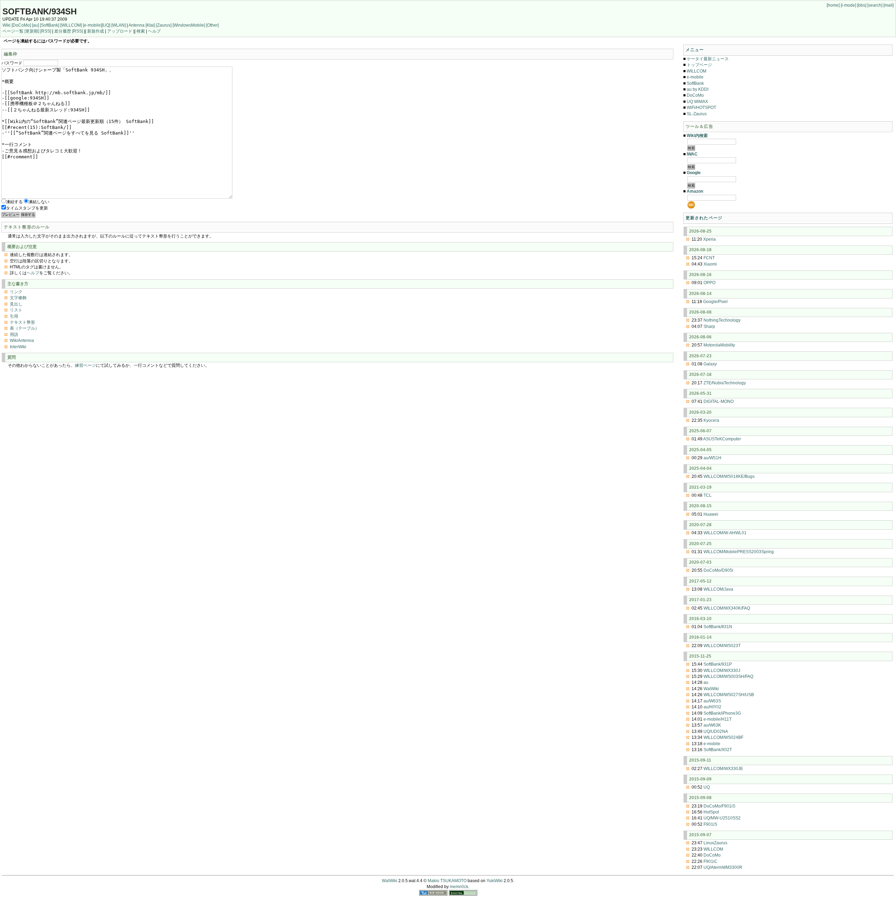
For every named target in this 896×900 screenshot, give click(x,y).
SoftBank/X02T (718, 749)
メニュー (695, 49)
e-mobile (695, 77)
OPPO (709, 282)
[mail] (888, 5)
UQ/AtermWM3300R (723, 867)
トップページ (699, 64)
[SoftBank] (49, 25)
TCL (708, 495)
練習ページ (85, 365)
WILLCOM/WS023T (722, 645)
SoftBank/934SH (39, 11)
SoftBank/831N (718, 626)
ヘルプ (154, 31)
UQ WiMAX (697, 101)
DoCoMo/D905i (718, 570)
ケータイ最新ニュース (708, 58)
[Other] (212, 25)
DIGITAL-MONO (719, 401)
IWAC (692, 154)
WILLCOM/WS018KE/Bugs (729, 476)
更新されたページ (704, 217)
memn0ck (459, 886)
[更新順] (31, 31)
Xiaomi (710, 264)
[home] (833, 5)
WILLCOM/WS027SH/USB (729, 694)
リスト (16, 310)
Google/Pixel (715, 301)
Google (694, 172)
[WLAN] (118, 25)
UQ (707, 787)
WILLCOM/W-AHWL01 (725, 532)
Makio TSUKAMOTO (447, 880)
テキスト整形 (22, 322)
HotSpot (711, 812)
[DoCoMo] (21, 25)
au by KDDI (697, 89)
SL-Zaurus (697, 113)
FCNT (709, 257)
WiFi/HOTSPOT (701, 107)
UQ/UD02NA (716, 731)
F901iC (711, 861)
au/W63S (712, 701)
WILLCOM (696, 71)
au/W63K (712, 725)
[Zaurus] (164, 25)
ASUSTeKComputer (722, 439)
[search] (874, 5)
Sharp (709, 326)
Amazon (695, 191)
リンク (16, 291)
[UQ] (106, 25)
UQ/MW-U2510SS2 (722, 818)
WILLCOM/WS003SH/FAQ (728, 676)
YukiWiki (494, 880)
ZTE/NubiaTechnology (725, 382)
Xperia (709, 239)
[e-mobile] (92, 25)
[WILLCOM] (71, 25)
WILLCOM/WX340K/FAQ (727, 608)
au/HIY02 (712, 707)
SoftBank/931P (718, 664)
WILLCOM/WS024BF (723, 737)
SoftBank (695, 83)
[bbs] (861, 5)
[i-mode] (848, 5)
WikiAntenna (22, 340)
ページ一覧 (12, 31)
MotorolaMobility (719, 345)
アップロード (119, 31)
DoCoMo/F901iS (719, 806)
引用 (14, 316)
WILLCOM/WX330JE (723, 768)
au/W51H (712, 457)
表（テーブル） (24, 328)
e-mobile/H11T (718, 719)
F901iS (710, 824)
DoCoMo (695, 95)
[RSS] (45, 31)
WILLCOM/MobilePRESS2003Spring (739, 551)
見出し (16, 304)
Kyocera (711, 420)
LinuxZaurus (715, 842)
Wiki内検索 (697, 135)
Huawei (711, 514)
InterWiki (18, 346)
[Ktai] (150, 25)
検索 (140, 31)
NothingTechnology (722, 320)
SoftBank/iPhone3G (722, 713)
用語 (14, 334)
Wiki (6, 25)
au (706, 682)
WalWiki (711, 688)
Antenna (136, 25)
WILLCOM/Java (718, 589)
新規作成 (95, 31)
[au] (35, 25)
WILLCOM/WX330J (722, 670)
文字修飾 (18, 297)
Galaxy (710, 364)
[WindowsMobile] (189, 25)
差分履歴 (62, 31)
